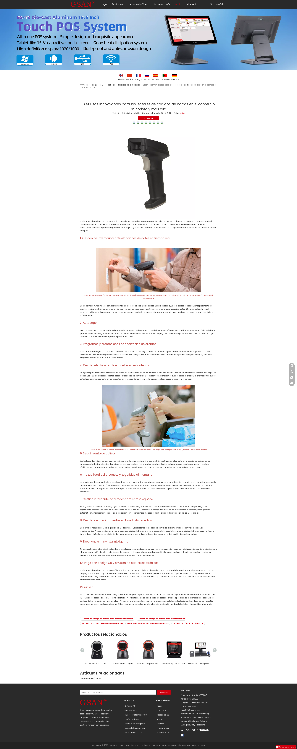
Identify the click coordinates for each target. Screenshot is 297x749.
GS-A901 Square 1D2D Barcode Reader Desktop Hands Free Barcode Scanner (174, 663)
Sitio (182, 113)
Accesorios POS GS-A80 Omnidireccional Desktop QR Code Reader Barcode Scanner (97, 663)
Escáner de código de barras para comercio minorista (107, 618)
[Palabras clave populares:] (211, 4)
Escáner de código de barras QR (188, 623)
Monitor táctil (131, 710)
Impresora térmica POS (136, 715)
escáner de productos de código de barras (102, 623)
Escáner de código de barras (138, 723)
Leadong (201, 745)
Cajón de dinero (132, 719)
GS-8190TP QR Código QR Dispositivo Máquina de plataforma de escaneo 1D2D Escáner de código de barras (122, 663)
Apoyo (160, 719)
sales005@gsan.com (190, 710)
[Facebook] (182, 734)
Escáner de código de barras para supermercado (161, 618)
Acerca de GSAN (164, 715)
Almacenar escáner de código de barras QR (148, 623)
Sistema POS (131, 706)
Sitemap (182, 745)
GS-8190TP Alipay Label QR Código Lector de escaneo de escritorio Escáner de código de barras (148, 663)
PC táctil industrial (133, 732)
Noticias (160, 723)
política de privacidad (166, 732)
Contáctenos (163, 728)
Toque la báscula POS (135, 728)
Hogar (159, 706)
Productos (161, 710)
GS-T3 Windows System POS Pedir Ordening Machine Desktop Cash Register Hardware (200, 663)
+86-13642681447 (199, 695)
